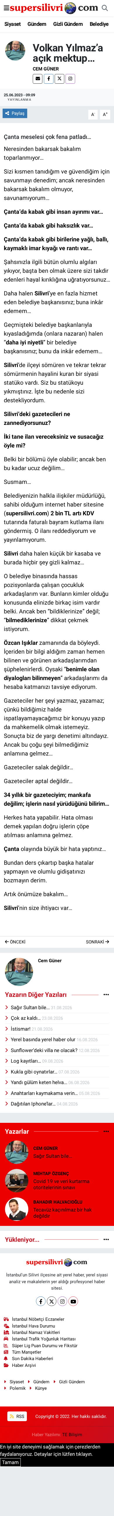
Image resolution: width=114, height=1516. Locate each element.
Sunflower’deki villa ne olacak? (45, 1050)
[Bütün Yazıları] (106, 995)
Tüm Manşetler (26, 1352)
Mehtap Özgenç (51, 1173)
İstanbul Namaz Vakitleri (36, 1332)
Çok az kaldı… (26, 1018)
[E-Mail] (37, 79)
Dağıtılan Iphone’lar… (34, 1104)
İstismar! (21, 1029)
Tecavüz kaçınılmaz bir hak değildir (62, 1213)
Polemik (18, 1388)
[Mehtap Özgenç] (16, 1180)
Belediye (99, 24)
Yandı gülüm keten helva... (39, 1082)
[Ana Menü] (6, 8)
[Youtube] (73, 1301)
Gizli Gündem (68, 24)
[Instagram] (70, 79)
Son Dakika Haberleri (32, 1358)
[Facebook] (48, 79)
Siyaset (12, 24)
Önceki (17, 942)
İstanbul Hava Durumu (33, 1326)
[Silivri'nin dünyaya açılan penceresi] (54, 7)
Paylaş (18, 113)
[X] (59, 79)
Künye (41, 1388)
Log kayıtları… (26, 1061)
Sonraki (95, 942)
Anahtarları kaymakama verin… (45, 1093)
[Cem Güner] (15, 50)
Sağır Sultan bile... (31, 1007)
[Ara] (104, 8)
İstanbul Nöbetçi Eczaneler (38, 1319)
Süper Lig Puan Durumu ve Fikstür (44, 1345)
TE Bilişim (72, 1434)
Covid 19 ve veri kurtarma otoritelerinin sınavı (61, 1184)
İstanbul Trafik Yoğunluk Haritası (44, 1339)
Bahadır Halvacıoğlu (57, 1202)
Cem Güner (46, 69)
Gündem (36, 24)
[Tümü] (106, 1131)
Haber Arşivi (24, 1365)
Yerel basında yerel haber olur (44, 1039)
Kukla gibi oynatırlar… (34, 1072)
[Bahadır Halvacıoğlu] (16, 1209)
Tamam (10, 1462)
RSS (19, 1416)
